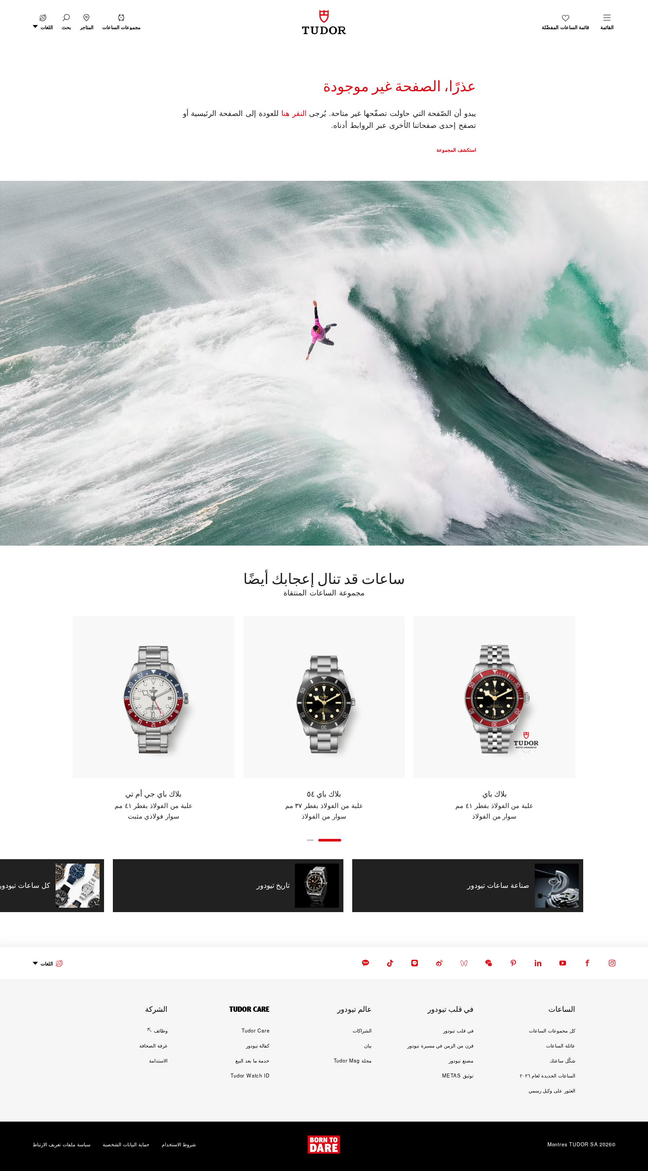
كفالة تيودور (258, 1045)
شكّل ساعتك (562, 1060)
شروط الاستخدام (179, 1144)
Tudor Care (255, 1030)
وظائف (161, 1030)
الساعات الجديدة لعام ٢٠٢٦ (547, 1075)
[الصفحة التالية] (53, 718)
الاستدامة (158, 1060)
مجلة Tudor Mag (353, 1060)
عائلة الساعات (560, 1045)
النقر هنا (294, 113)
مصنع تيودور (461, 1060)
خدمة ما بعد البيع (252, 1060)
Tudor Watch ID (250, 1075)
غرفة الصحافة (153, 1045)
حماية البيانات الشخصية (126, 1144)
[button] (66, 22)
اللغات (47, 963)
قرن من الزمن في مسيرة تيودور (440, 1045)
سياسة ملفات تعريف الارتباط (61, 1144)
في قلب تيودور (458, 1030)
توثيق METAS (457, 1075)
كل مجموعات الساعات (552, 1030)
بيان (368, 1045)
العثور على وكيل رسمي (552, 1090)
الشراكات (362, 1030)
